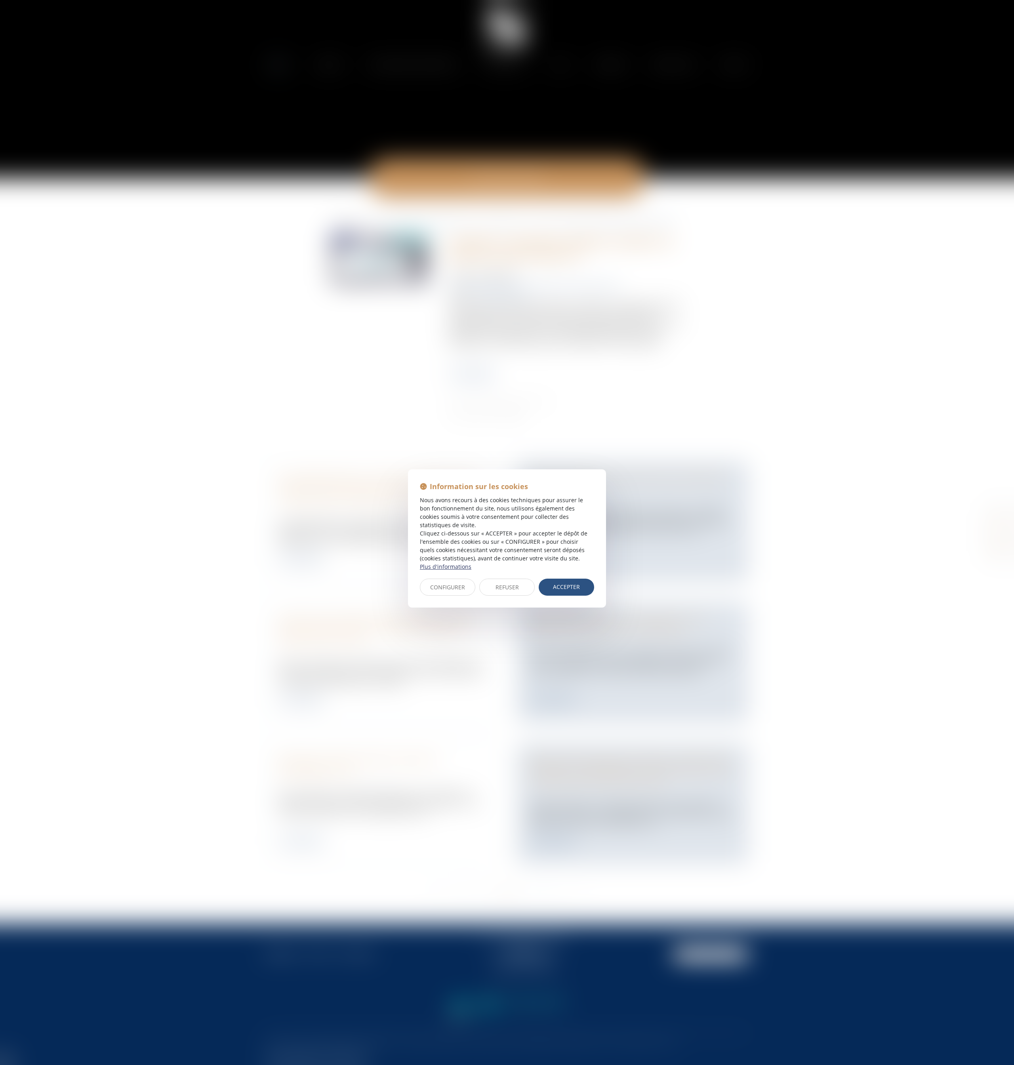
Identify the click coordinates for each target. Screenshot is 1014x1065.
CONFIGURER (447, 587)
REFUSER (507, 587)
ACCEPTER (566, 587)
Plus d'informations (445, 566)
